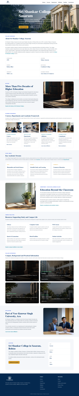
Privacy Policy (60, 385)
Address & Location (46, 297)
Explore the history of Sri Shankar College (14, 106)
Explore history (10, 279)
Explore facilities (44, 279)
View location (44, 301)
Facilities (65, 2)
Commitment (71, 2)
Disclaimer (60, 387)
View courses (9, 144)
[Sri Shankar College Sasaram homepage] (7, 2)
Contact (59, 381)
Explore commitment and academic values (49, 205)
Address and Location (62, 383)
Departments (54, 2)
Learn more (9, 301)
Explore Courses (23, 27)
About (31, 27)
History (43, 2)
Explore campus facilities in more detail (13, 247)
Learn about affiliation (45, 145)
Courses (48, 2)
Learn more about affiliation (11, 331)
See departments (27, 145)
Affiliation (60, 2)
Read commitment (62, 145)
